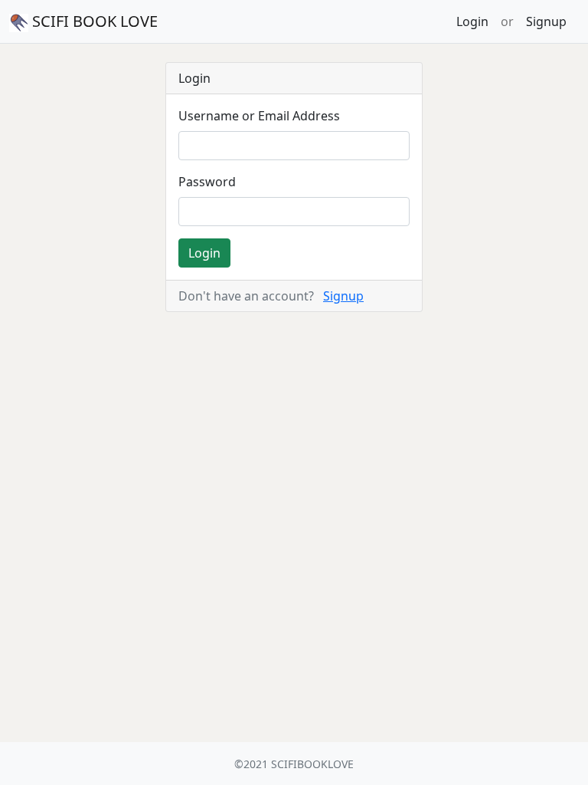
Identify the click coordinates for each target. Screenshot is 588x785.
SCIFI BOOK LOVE (93, 21)
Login (472, 21)
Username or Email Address (259, 115)
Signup (546, 21)
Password (207, 181)
